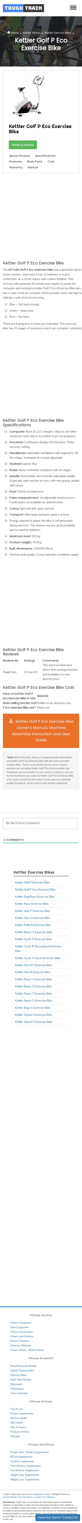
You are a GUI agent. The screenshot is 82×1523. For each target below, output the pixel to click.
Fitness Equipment (20, 1322)
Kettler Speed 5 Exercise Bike (33, 1021)
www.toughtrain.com (12, 1497)
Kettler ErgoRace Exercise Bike (35, 896)
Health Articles (36, 1350)
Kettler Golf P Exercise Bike (32, 882)
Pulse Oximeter (19, 1393)
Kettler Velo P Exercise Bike (32, 910)
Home (15, 32)
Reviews (15, 1436)
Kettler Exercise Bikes (58, 32)
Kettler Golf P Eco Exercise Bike (35, 889)
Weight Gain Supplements (24, 1475)
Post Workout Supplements (25, 1465)
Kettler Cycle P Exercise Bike (33, 939)
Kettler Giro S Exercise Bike (32, 917)
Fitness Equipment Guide (38, 1494)
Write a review (23, 145)
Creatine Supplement (22, 1461)
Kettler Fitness (32, 32)
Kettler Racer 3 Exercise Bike (33, 986)
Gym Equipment (19, 1327)
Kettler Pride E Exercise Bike (33, 924)
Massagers (16, 1384)
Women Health (18, 1418)
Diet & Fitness (18, 1427)
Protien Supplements (37, 1452)
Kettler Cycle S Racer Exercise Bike (37, 958)
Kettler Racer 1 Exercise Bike (33, 979)
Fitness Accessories (21, 1331)
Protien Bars (17, 1452)
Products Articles (19, 1431)
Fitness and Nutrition (21, 1336)
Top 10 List (16, 1409)
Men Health (16, 1422)
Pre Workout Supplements (24, 1470)
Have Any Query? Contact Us (58, 1517)
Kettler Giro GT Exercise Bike (33, 965)
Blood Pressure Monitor (23, 1366)
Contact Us (40, 1497)
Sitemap (50, 1497)
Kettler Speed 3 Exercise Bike (33, 1014)
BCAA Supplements (21, 1456)
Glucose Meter (18, 1375)
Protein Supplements (22, 1413)
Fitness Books (18, 1350)
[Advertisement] (41, 216)
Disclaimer (28, 1497)
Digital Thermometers (22, 1370)
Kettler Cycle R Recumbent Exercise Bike (38, 948)
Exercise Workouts (20, 1345)
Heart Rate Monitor (20, 1379)
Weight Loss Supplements (24, 1479)
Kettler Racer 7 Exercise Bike (33, 993)
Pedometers (17, 1388)
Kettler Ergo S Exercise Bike (33, 1007)
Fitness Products (19, 1341)
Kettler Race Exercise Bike (32, 903)
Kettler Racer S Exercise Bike (33, 932)
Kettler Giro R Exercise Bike (32, 972)
